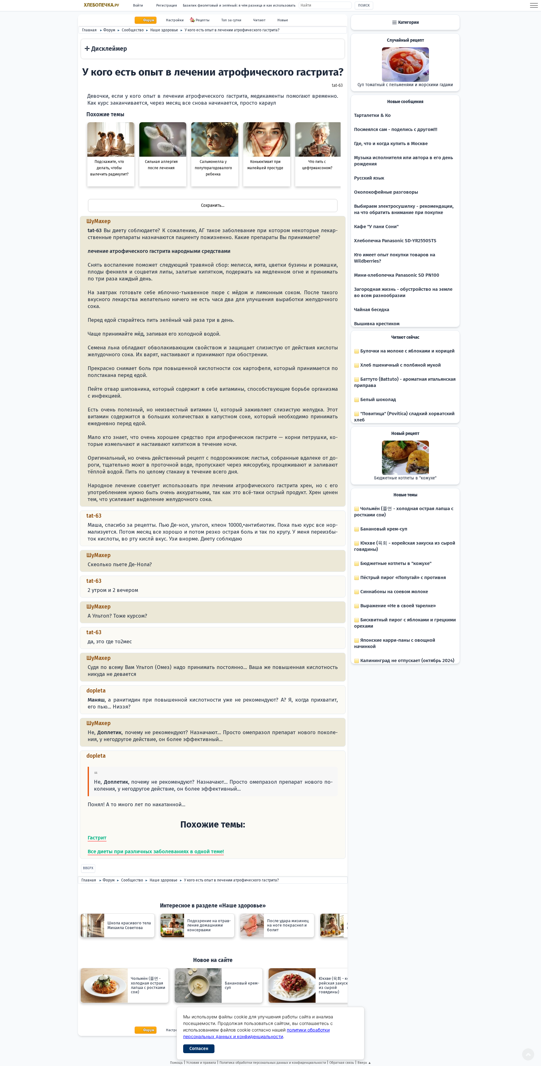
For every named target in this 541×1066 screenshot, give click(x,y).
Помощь (176, 1063)
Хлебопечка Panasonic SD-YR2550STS (395, 240)
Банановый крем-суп (383, 529)
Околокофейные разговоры (386, 192)
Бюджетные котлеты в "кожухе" (405, 478)
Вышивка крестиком (376, 324)
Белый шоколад (377, 399)
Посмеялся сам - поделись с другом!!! (395, 129)
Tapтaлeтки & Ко (372, 115)
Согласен (198, 1048)
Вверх (88, 868)
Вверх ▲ (364, 1063)
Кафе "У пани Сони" (376, 226)
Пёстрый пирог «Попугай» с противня (402, 577)
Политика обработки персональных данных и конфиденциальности (272, 1063)
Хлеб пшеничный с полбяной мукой (400, 365)
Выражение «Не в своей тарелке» (397, 606)
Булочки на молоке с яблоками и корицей (407, 351)
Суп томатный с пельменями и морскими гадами (405, 84)
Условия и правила (201, 1063)
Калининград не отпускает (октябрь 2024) (406, 660)
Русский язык (369, 178)
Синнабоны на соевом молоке (393, 591)
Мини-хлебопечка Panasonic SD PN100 (396, 275)
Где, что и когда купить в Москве (391, 143)
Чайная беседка (371, 309)
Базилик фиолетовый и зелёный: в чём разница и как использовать (239, 5)
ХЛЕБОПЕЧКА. (101, 5)
